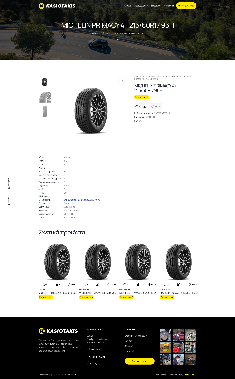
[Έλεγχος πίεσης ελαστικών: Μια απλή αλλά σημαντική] (190, 359)
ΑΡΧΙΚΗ (95, 33)
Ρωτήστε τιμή (141, 97)
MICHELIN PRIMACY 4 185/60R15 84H (98, 292)
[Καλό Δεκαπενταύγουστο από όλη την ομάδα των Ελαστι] (165, 347)
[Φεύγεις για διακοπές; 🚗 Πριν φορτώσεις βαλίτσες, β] (178, 359)
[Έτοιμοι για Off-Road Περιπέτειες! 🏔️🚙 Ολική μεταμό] (165, 359)
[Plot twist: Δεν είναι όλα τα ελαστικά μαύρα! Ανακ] (190, 347)
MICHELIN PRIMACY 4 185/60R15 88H (58, 292)
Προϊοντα (104, 33)
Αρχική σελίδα (140, 76)
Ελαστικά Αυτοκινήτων (159, 76)
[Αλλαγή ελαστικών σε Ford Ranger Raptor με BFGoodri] (165, 335)
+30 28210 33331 (96, 357)
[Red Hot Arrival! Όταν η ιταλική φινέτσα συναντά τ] (178, 347)
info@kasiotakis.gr (96, 349)
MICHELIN (176, 76)
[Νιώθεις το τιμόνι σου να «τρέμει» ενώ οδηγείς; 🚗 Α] (190, 335)
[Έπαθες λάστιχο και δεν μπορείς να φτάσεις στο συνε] (178, 335)
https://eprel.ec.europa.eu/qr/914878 (82, 199)
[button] (121, 81)
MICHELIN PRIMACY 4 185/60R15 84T (138, 292)
